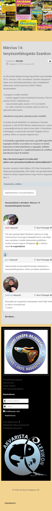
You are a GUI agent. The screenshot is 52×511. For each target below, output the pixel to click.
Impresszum (10, 503)
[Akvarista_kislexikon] (26, 455)
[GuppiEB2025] (26, 351)
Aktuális (19, 61)
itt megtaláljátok (17, 246)
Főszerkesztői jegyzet (12, 379)
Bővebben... (10, 316)
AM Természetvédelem (13, 389)
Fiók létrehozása (10, 422)
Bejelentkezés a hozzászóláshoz (19, 193)
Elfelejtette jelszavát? (12, 428)
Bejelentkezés (10, 415)
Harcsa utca (8, 383)
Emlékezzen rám (12, 411)
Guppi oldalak (9, 386)
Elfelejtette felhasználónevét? (16, 425)
